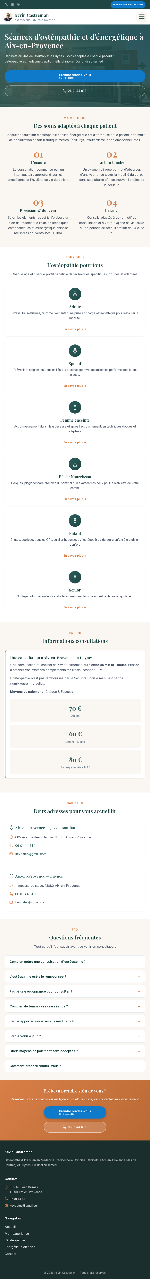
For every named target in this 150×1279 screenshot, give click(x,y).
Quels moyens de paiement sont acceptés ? (44, 1051)
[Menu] (141, 17)
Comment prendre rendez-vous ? (35, 1066)
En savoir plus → (75, 329)
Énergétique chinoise (20, 1247)
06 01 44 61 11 (77, 91)
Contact (10, 1254)
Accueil (10, 1227)
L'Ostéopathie (15, 1240)
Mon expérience (17, 1234)
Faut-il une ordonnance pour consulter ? (41, 991)
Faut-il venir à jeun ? (25, 1036)
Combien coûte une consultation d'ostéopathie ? (48, 962)
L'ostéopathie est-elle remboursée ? (38, 976)
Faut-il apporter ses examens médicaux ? (42, 1021)
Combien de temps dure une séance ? (39, 1006)
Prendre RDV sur (128, 4)
